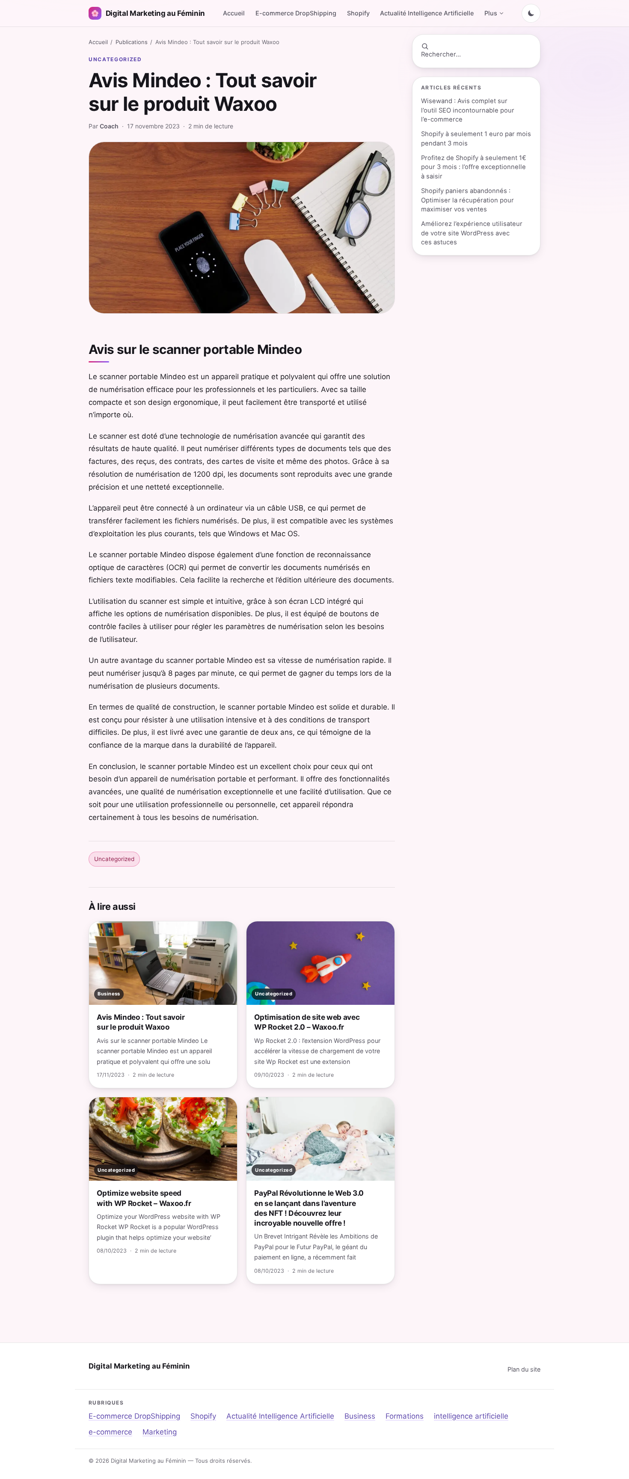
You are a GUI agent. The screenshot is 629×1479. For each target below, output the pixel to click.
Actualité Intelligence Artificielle (427, 13)
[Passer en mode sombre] (531, 13)
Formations (405, 1416)
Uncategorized (115, 59)
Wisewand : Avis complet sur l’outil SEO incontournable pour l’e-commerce (467, 110)
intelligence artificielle (471, 1416)
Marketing (159, 1432)
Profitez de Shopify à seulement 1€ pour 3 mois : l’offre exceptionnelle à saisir (473, 167)
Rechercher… (441, 54)
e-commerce (110, 1432)
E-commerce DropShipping (295, 13)
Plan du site (523, 1369)
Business (359, 1416)
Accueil (234, 13)
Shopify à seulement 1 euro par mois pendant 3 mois (476, 138)
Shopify (358, 13)
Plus (490, 13)
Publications (132, 42)
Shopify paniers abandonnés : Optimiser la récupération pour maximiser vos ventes (467, 200)
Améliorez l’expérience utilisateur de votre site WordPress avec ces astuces (471, 233)
